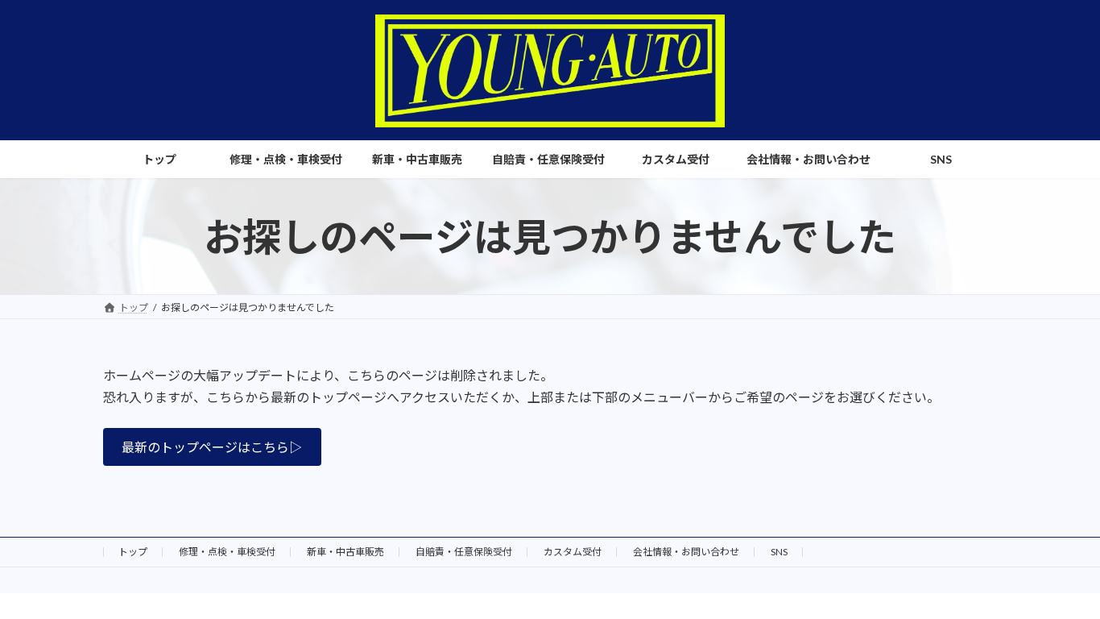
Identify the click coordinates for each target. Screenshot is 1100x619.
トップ (132, 552)
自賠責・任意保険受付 (464, 552)
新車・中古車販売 (345, 552)
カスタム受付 (573, 552)
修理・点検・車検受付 (227, 552)
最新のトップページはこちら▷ (212, 447)
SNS (779, 552)
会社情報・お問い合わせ (686, 552)
